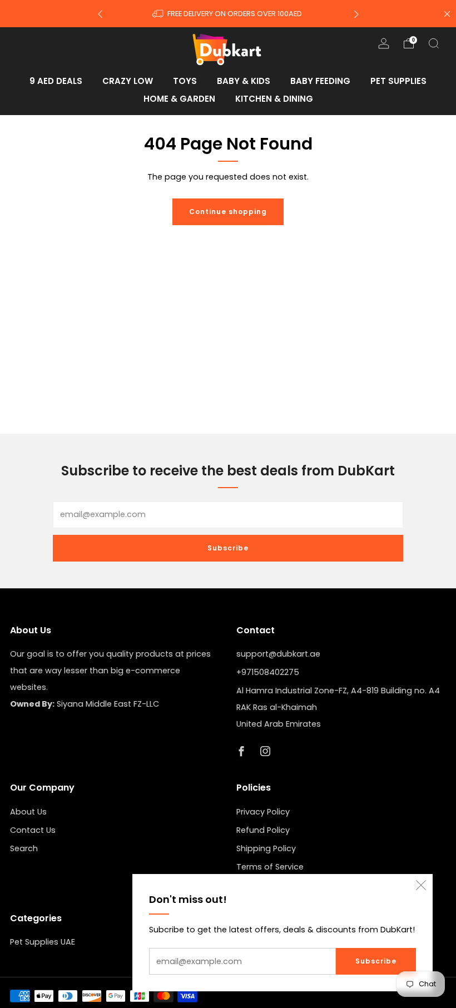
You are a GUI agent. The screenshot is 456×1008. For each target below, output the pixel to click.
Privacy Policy (263, 811)
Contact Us (33, 830)
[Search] (433, 43)
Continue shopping (228, 211)
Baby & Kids (243, 81)
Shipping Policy (266, 848)
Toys (185, 81)
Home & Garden (179, 99)
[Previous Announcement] (100, 13)
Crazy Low (127, 81)
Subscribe (375, 961)
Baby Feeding (320, 81)
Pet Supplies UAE (42, 941)
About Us (28, 811)
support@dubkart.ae (278, 653)
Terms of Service (270, 866)
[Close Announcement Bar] (447, 14)
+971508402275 (267, 672)
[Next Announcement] (356, 13)
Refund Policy (263, 830)
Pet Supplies (398, 81)
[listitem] (228, 13)
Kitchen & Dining (274, 99)
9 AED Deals (55, 81)
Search (24, 848)
